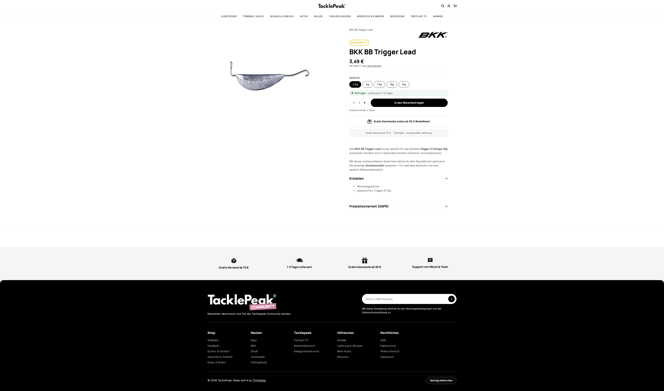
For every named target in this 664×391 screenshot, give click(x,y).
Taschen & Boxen (340, 16)
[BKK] (433, 35)
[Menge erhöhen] (365, 102)
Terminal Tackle (253, 16)
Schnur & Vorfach (282, 16)
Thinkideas (259, 380)
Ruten (304, 16)
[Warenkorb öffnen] (455, 6)
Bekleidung (397, 16)
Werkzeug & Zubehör (370, 16)
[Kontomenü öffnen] (449, 6)
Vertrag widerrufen (441, 380)
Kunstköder (229, 16)
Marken (438, 16)
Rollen (318, 16)
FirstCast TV (419, 16)
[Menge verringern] (353, 102)
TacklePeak (225, 380)
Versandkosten (374, 66)
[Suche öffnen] (443, 6)
